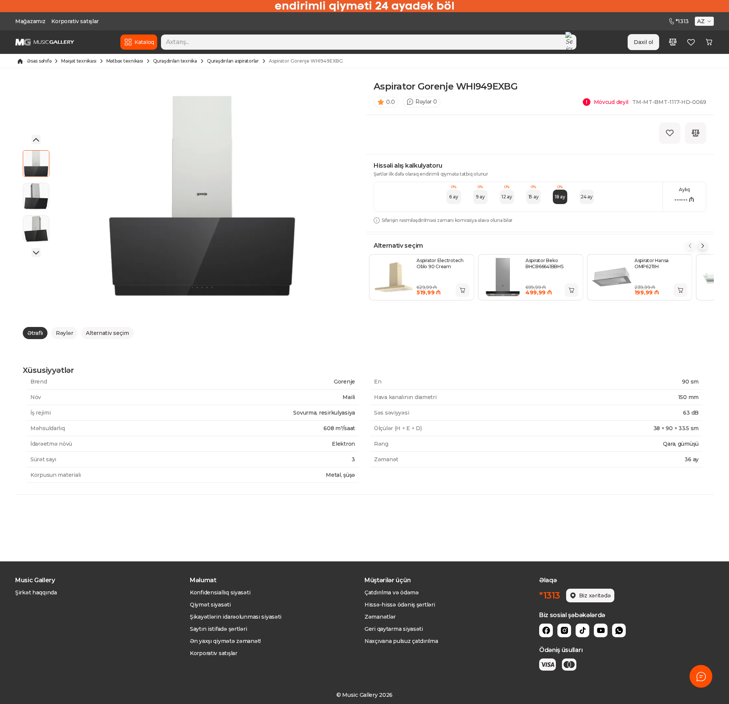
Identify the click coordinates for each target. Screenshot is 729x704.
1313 (682, 21)
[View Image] (36, 163)
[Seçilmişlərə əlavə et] (669, 133)
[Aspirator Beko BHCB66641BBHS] (502, 277)
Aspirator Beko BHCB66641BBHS (544, 263)
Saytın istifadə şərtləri (218, 628)
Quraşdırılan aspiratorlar (233, 61)
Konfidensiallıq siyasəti (220, 592)
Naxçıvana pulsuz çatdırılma (401, 641)
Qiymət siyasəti (210, 604)
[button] (705, 21)
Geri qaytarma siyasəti (393, 628)
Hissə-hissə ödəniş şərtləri (399, 604)
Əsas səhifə (39, 61)
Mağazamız (30, 21)
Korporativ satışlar (75, 21)
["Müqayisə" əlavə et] (695, 133)
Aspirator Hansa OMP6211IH (651, 263)
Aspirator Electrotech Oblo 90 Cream (440, 263)
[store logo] (44, 42)
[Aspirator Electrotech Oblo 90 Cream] (393, 277)
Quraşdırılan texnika (175, 61)
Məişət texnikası (78, 61)
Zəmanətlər (380, 616)
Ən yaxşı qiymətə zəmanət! (225, 641)
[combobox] (368, 42)
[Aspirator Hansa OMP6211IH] (611, 277)
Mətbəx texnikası (124, 61)
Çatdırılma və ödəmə (391, 592)
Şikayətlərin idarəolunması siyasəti (235, 616)
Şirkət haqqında (36, 592)
